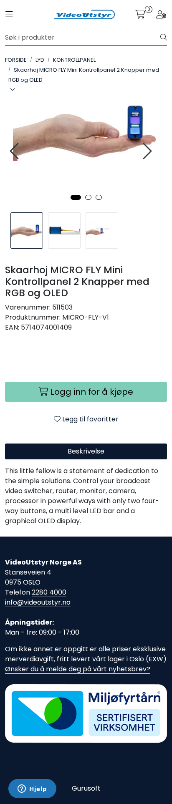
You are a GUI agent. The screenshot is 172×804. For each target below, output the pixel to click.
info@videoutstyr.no (38, 602)
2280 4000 (49, 592)
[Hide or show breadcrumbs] (12, 90)
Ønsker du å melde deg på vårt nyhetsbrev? (77, 669)
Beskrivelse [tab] (86, 451)
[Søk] (163, 37)
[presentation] (15, 151)
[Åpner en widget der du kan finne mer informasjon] (32, 789)
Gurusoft (86, 788)
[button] (76, 197)
